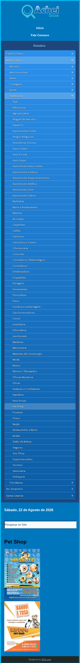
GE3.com (46, 659)
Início (40, 28)
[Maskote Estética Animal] (22, 599)
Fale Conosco (40, 35)
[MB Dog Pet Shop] (22, 650)
